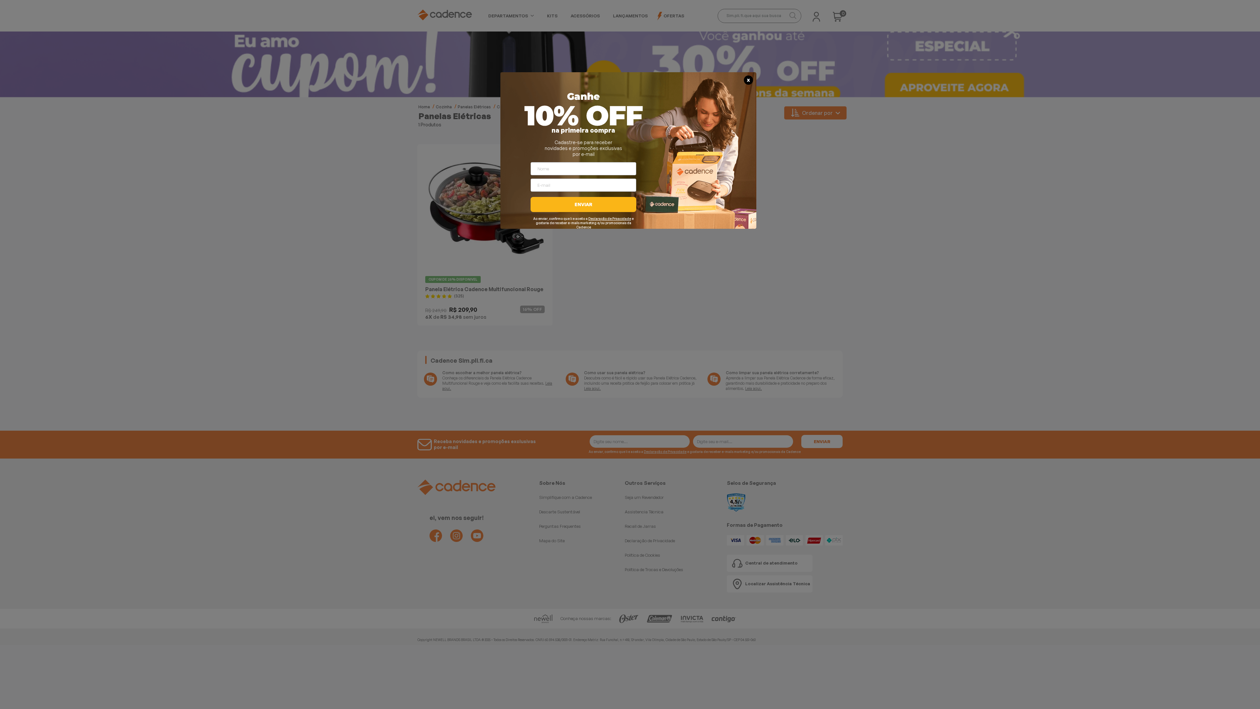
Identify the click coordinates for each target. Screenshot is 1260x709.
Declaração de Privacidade (609, 219)
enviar (583, 204)
